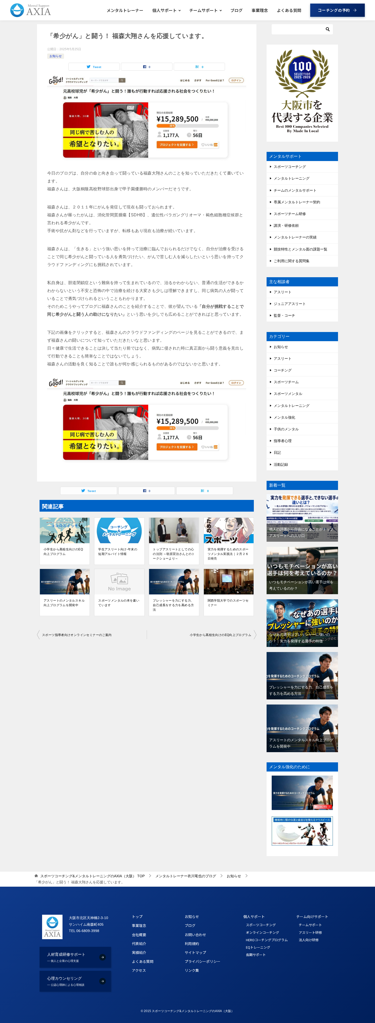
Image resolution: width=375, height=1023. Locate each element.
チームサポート (203, 10)
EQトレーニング (258, 947)
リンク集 (192, 970)
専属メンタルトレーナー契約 (297, 202)
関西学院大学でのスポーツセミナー (228, 603)
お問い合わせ (195, 934)
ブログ (236, 10)
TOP (92, 876)
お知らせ (55, 56)
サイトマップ (195, 952)
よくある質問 (289, 10)
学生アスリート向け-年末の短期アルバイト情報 (117, 552)
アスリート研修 (310, 932)
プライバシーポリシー (202, 961)
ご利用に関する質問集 (291, 261)
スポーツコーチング (290, 167)
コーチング (283, 370)
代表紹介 (139, 943)
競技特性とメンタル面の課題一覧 (300, 249)
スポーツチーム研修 (290, 214)
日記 (277, 452)
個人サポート (164, 10)
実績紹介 (139, 952)
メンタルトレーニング (291, 178)
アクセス (139, 970)
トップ (137, 916)
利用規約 (192, 943)
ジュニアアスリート (290, 304)
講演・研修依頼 (286, 225)
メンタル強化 (284, 417)
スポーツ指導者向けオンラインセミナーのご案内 (77, 635)
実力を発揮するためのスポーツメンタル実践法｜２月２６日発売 (228, 554)
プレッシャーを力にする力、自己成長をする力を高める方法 (173, 605)
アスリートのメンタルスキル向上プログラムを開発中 (64, 603)
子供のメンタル (286, 429)
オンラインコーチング (262, 932)
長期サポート (256, 954)
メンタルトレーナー (125, 10)
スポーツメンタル (288, 394)
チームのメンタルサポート (295, 190)
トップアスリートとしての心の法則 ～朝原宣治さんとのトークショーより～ (174, 554)
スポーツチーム (286, 382)
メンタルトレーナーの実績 (295, 237)
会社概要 (139, 934)
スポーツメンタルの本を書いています (118, 603)
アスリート (283, 292)
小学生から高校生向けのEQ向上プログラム (63, 552)
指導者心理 (283, 441)
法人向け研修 (309, 939)
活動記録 (281, 464)
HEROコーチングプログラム (262, 939)
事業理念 (260, 10)
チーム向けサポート (312, 916)
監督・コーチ (284, 315)
